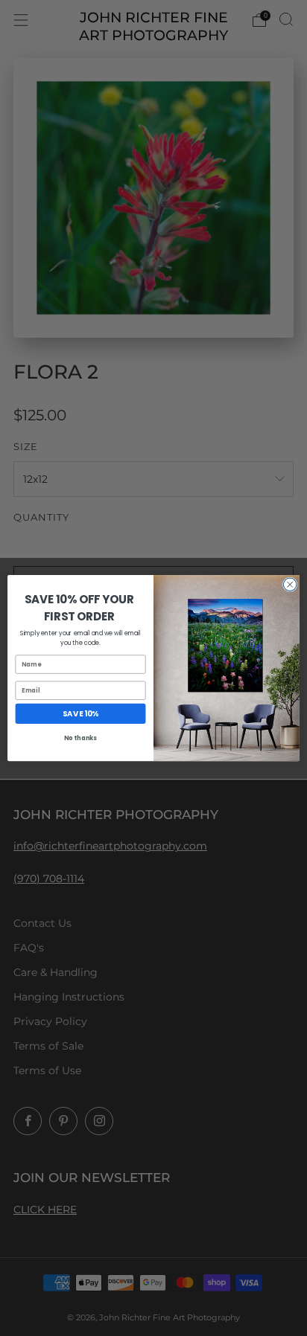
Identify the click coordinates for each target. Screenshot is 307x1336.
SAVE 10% (80, 713)
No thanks (80, 737)
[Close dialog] (290, 584)
